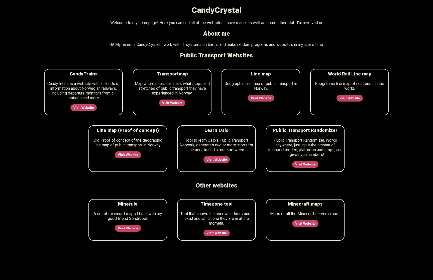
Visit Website (83, 108)
